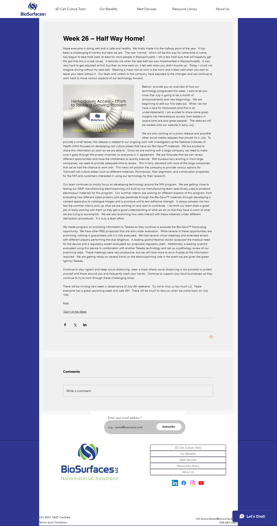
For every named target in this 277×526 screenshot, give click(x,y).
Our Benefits (188, 454)
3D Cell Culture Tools (188, 447)
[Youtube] (201, 483)
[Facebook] (184, 483)
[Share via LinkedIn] (85, 325)
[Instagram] (192, 483)
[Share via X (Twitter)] (75, 325)
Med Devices (188, 460)
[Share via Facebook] (65, 325)
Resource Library (188, 466)
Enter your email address (124, 417)
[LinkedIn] (175, 483)
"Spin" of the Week (75, 311)
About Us (188, 472)
